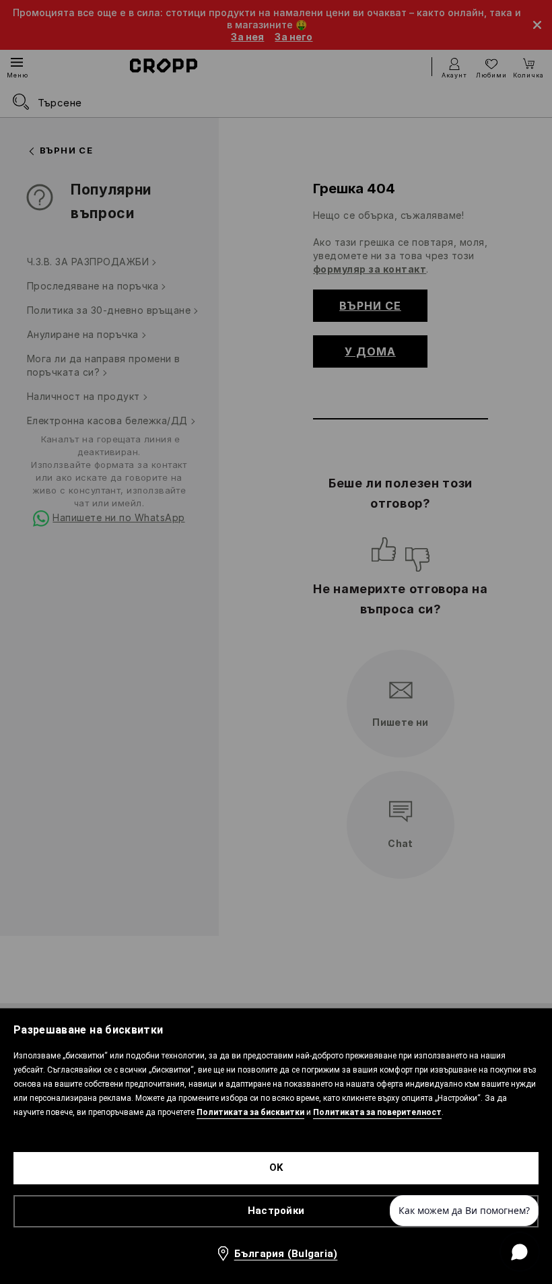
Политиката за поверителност (377, 1112)
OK (276, 1167)
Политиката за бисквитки (250, 1112)
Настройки (276, 1211)
